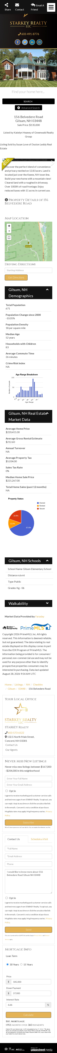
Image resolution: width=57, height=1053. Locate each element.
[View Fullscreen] (9, 237)
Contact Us (11, 744)
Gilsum (11, 688)
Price (8, 976)
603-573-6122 (16, 732)
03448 (21, 688)
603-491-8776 (30, 34)
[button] (14, 160)
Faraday (39, 616)
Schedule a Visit (39, 838)
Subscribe (28, 822)
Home (8, 684)
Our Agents (11, 749)
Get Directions (16, 277)
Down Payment (13, 988)
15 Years (28, 964)
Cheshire (38, 684)
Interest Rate (12, 999)
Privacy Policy (38, 935)
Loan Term (11, 955)
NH (28, 684)
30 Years (14, 964)
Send (28, 929)
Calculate (28, 1014)
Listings (19, 684)
